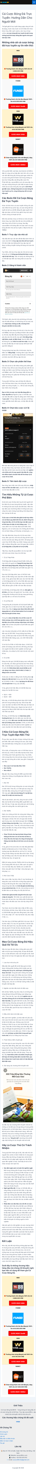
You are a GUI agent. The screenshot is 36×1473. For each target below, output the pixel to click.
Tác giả (2, 1443)
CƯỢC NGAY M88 (18, 76)
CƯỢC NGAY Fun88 (18, 106)
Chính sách (3, 1434)
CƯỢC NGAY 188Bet (18, 165)
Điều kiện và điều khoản (7, 1438)
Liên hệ (2, 1436)
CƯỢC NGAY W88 (18, 134)
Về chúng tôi (4, 1432)
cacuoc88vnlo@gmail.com (21, 1460)
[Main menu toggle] (34, 2)
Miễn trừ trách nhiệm (6, 1441)
